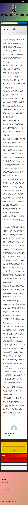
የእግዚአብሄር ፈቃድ (21, 32)
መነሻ (3, 475)
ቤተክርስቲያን (4, 479)
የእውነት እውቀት (5, 486)
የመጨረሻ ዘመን (5, 482)
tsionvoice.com (7, 435)
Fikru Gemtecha (15, 32)
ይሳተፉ (3, 492)
